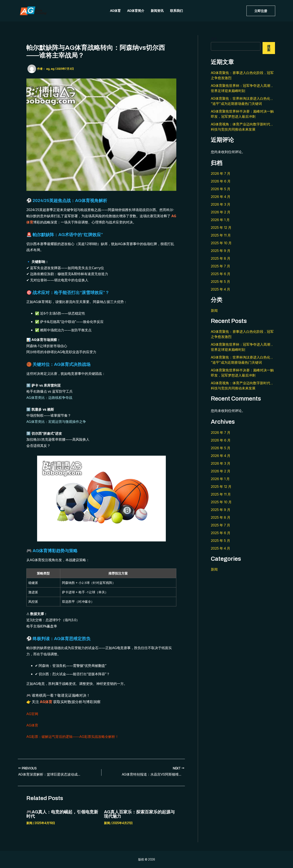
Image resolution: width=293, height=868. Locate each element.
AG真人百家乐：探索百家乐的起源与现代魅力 (139, 813)
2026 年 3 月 (220, 204)
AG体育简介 (135, 11)
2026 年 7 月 (220, 173)
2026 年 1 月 (220, 220)
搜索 (214, 39)
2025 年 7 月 (220, 266)
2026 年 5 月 (220, 189)
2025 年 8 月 (220, 258)
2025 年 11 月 (221, 235)
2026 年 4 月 (220, 196)
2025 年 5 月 (220, 281)
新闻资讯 (157, 11)
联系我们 (176, 11)
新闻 (29, 823)
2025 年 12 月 (221, 227)
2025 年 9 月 (220, 251)
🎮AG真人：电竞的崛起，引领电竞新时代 (62, 813)
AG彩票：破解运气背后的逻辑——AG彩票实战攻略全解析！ (72, 736)
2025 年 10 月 (221, 243)
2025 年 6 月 (220, 274)
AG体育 (115, 11)
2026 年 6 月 (221, 181)
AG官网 (32, 714)
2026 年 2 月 (220, 212)
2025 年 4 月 (220, 289)
